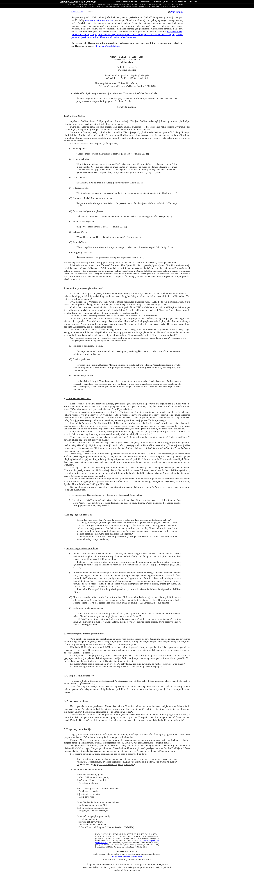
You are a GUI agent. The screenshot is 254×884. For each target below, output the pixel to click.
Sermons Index (77, 12)
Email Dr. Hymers (161, 2)
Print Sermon (176, 12)
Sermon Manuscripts (70, 2)
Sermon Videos (145, 2)
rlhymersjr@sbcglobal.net (107, 46)
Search (194, 2)
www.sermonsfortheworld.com (99, 20)
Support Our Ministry (178, 2)
